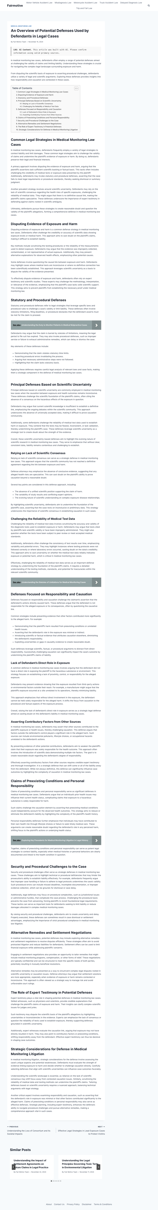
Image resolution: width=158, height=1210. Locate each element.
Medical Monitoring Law (21, 26)
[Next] (98, 1167)
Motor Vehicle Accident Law (39, 3)
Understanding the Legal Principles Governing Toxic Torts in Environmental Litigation (80, 1164)
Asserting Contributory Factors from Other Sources (42, 115)
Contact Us (59, 1204)
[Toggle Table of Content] (75, 88)
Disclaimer (86, 1204)
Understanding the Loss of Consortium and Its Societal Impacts (28, 1130)
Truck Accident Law (109, 3)
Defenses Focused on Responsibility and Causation (39, 109)
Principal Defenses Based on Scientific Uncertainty (39, 101)
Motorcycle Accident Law (85, 3)
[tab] (51, 1181)
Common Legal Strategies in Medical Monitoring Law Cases (43, 92)
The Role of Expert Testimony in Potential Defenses (39, 127)
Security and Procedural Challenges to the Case (38, 121)
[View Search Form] (149, 5)
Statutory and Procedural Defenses (33, 98)
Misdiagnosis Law (63, 3)
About (49, 1204)
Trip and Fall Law (84, 8)
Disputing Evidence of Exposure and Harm (35, 95)
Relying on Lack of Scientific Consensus (38, 104)
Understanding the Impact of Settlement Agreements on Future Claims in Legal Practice (31, 1164)
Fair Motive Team (19, 42)
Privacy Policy (73, 1204)
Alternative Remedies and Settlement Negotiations (39, 124)
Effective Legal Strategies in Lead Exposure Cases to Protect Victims (81, 1130)
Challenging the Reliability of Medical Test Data (41, 106)
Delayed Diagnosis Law (131, 3)
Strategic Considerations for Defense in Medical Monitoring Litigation (48, 130)
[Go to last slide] (13, 1167)
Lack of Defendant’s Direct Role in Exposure (39, 112)
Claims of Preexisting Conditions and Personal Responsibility (43, 117)
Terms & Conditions (103, 1204)
